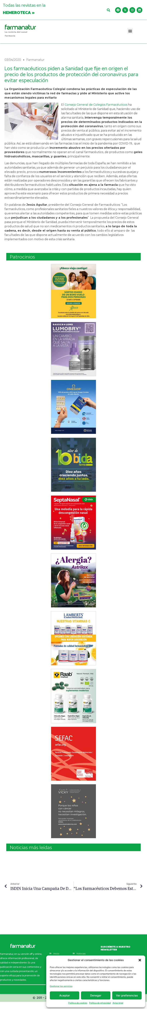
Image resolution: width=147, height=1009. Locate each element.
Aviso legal (118, 1002)
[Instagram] (132, 10)
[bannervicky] (73, 811)
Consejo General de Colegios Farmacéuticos (96, 104)
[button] (140, 960)
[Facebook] (118, 10)
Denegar (95, 995)
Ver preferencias (127, 995)
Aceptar (64, 995)
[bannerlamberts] (73, 291)
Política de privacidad (100, 1002)
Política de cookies (77, 1002)
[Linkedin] (139, 10)
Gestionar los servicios (61, 986)
